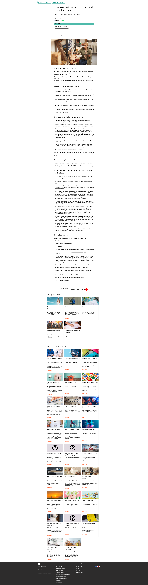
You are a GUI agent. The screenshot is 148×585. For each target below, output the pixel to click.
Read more (67, 318)
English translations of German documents (63, 574)
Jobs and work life (59, 566)
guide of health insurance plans (87, 187)
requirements (68, 179)
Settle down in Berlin (79, 566)
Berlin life (77, 568)
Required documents (58, 35)
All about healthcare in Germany (61, 576)
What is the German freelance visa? (61, 26)
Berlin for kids (78, 570)
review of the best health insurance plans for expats (81, 126)
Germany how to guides (43, 2)
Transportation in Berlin (79, 572)
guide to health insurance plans (78, 252)
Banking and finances (59, 570)
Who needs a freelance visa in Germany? (62, 28)
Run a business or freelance (60, 568)
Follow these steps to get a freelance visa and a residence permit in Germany (68, 33)
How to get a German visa (60, 572)
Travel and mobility (59, 582)
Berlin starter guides (58, 2)
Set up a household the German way (61, 578)
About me (96, 563)
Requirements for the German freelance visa (62, 30)
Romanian (45, 573)
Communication (58, 580)
